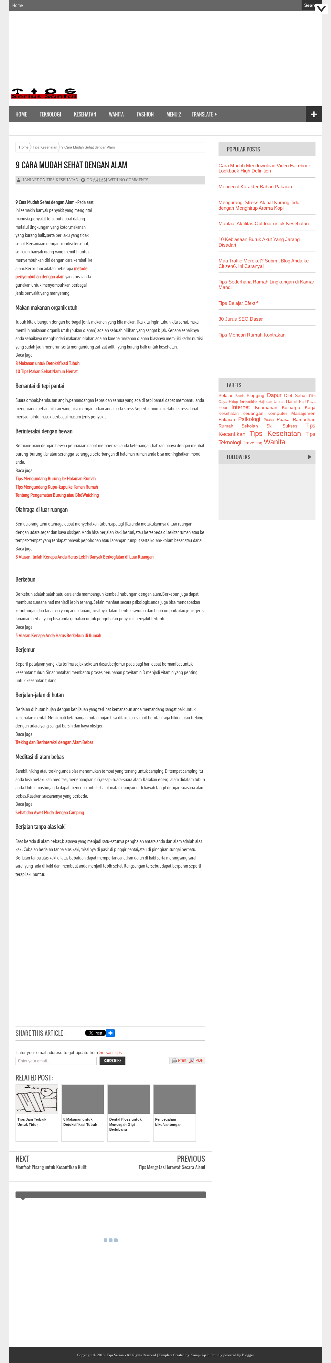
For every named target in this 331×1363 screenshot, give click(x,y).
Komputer (277, 413)
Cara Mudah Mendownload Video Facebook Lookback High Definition (265, 168)
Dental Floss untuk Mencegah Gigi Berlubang (125, 1124)
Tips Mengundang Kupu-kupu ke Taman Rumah (57, 486)
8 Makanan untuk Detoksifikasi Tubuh (48, 363)
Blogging (255, 395)
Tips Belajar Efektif (238, 303)
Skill (270, 425)
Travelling (252, 442)
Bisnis (240, 396)
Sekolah (249, 425)
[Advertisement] (201, 59)
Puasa (269, 420)
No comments (133, 180)
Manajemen (303, 413)
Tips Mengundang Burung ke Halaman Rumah (56, 478)
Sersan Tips (110, 1052)
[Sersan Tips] (43, 101)
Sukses (290, 425)
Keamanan (266, 407)
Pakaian (227, 419)
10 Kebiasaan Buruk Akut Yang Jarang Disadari (259, 242)
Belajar (226, 395)
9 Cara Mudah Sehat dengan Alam (71, 165)
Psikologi (249, 419)
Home (17, 5)
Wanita (116, 114)
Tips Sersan (115, 1355)
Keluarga (291, 407)
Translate (202, 114)
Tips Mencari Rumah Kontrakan (252, 335)
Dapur (274, 395)
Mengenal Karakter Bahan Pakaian (255, 186)
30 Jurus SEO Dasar (241, 319)
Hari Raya (307, 402)
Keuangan (252, 413)
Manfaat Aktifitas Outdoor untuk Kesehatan (264, 223)
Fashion (145, 114)
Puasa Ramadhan (296, 419)
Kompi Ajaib (199, 1355)
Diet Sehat (295, 395)
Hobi (223, 407)
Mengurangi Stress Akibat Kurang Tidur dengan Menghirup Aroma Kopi (260, 205)
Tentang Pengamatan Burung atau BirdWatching (57, 495)
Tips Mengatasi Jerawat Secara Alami (172, 1167)
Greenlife (248, 401)
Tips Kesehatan (63, 180)
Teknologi (50, 114)
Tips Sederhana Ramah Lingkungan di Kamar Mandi (266, 284)
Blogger (248, 1355)
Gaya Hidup (228, 402)
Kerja (310, 407)
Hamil (291, 401)
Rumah (226, 425)
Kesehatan (85, 114)
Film (312, 396)
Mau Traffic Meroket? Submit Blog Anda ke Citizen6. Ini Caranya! (264, 263)
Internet (240, 407)
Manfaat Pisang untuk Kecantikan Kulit (51, 1167)
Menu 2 (173, 114)
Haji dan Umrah (271, 402)
